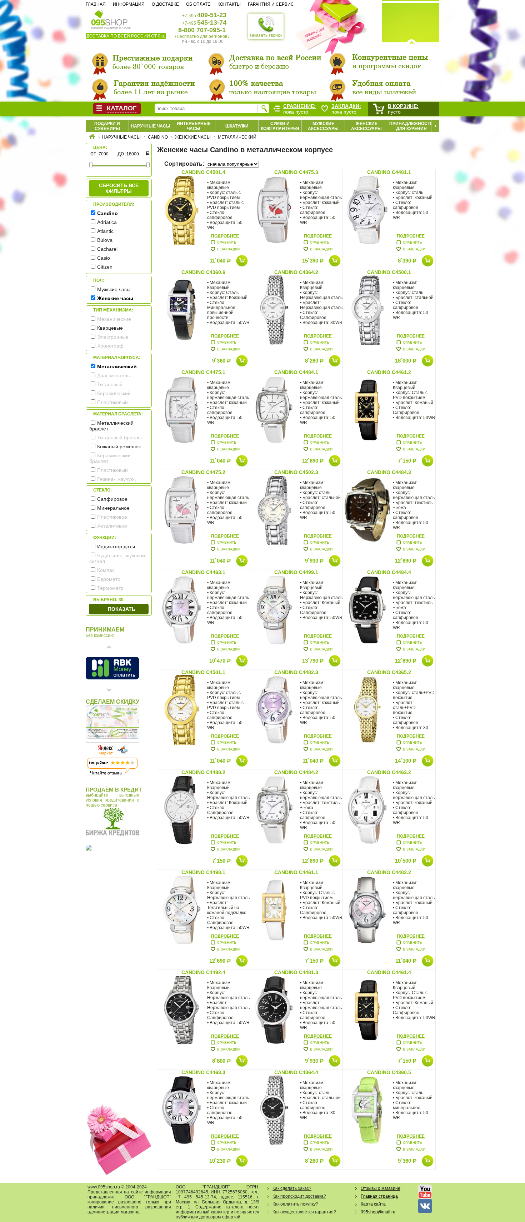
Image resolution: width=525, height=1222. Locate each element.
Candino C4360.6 (203, 272)
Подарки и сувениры (107, 126)
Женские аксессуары (366, 126)
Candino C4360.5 (389, 1072)
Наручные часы (150, 126)
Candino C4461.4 (389, 972)
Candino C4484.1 (296, 372)
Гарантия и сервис (271, 4)
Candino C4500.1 (389, 272)
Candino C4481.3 (296, 972)
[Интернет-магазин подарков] (92, 137)
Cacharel (107, 249)
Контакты (229, 4)
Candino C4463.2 (389, 772)
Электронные (113, 337)
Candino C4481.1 (389, 172)
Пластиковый (112, 402)
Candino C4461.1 (296, 872)
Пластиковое (112, 517)
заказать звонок (266, 35)
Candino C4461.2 (389, 372)
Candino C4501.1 (203, 672)
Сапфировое (112, 499)
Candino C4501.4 (203, 172)
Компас (106, 570)
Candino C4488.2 (203, 772)
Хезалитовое (112, 526)
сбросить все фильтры (119, 188)
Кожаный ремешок (119, 446)
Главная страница (379, 1196)
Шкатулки (237, 126)
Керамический (114, 393)
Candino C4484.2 (296, 772)
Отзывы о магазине (380, 1188)
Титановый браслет (120, 437)
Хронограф (110, 346)
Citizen (104, 267)
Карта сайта (373, 1204)
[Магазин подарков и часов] (109, 17)
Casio (103, 258)
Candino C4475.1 (203, 372)
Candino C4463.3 (203, 1072)
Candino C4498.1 (203, 872)
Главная (96, 4)
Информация (129, 4)
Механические (114, 319)
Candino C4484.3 (389, 472)
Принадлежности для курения (411, 126)
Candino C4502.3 (296, 472)
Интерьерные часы (194, 126)
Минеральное (113, 508)
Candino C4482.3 (296, 672)
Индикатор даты (116, 546)
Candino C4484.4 (389, 572)
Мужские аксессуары (323, 126)
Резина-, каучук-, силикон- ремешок (112, 482)
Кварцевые (110, 328)
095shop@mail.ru (378, 1211)
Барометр (108, 579)
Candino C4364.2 (296, 272)
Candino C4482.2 (389, 872)
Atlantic (105, 231)
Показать (121, 609)
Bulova (104, 240)
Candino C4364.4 (296, 1072)
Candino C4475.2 (203, 472)
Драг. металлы (114, 375)
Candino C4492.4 (203, 972)
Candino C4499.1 (296, 572)
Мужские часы (113, 289)
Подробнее (225, 236)
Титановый (109, 384)
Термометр (110, 588)
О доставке (165, 4)
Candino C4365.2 (389, 672)
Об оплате (198, 4)
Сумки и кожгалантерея (280, 126)
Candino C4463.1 (203, 572)
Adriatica (107, 222)
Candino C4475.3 (296, 172)
